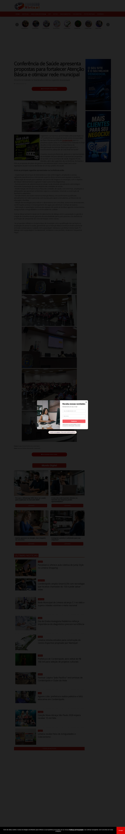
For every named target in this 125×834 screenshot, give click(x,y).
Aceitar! (121, 830)
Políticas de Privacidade (76, 829)
